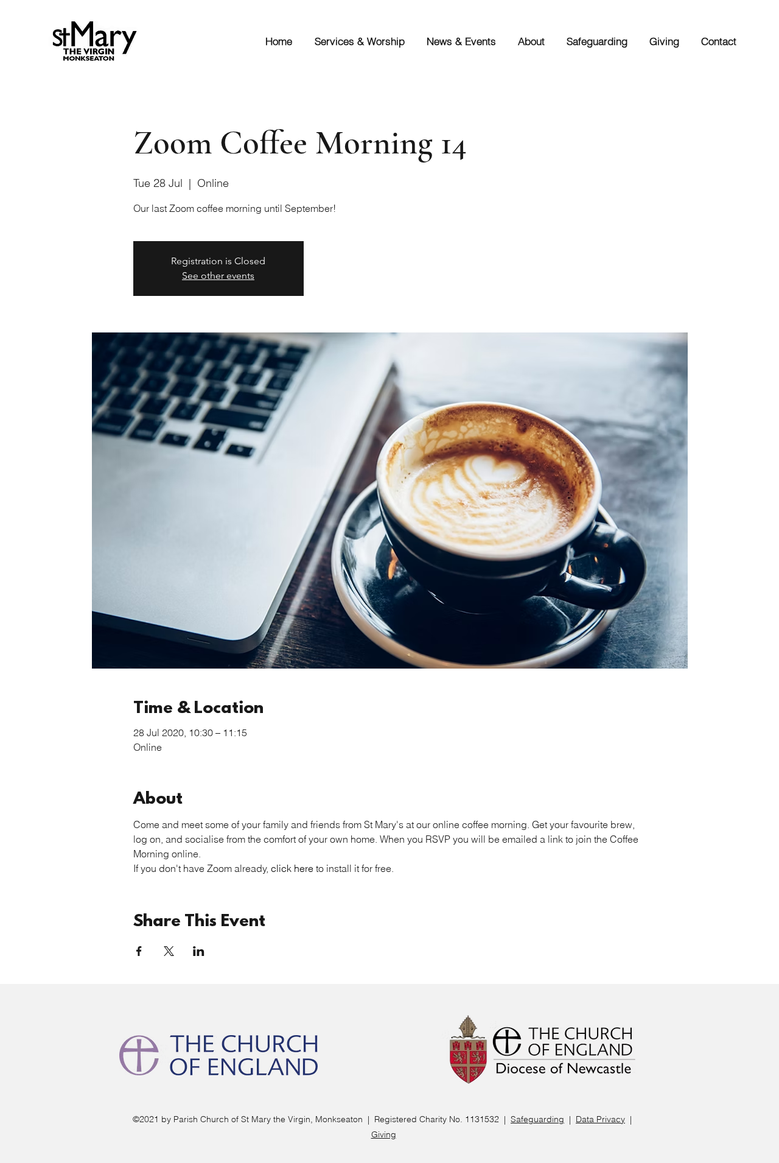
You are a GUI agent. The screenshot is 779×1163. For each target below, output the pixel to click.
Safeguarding (537, 1119)
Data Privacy (600, 1119)
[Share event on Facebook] (139, 951)
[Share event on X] (169, 951)
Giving (383, 1134)
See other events (218, 275)
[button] (354, 41)
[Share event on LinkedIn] (198, 951)
